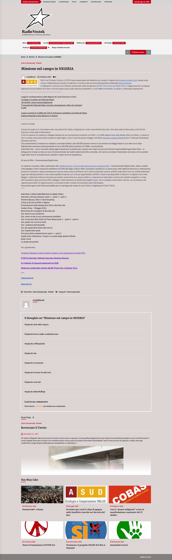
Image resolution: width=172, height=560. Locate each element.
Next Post (26, 417)
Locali (58, 43)
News (30, 43)
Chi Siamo (114, 43)
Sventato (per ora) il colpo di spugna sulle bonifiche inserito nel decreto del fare (85, 512)
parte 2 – (56, 197)
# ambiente (83, 2)
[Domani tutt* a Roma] (42, 494)
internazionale (73, 292)
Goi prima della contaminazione (34, 233)
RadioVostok (33, 31)
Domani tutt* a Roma (32, 509)
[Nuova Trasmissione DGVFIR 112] (42, 530)
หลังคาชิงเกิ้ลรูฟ (39, 392)
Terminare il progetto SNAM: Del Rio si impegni (85, 546)
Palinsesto (88, 43)
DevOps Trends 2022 (42, 372)
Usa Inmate (38, 363)
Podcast (34, 47)
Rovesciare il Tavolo (33, 427)
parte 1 (51, 233)
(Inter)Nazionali (28, 63)
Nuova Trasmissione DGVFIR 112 (38, 545)
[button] (127, 52)
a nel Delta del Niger (78, 113)
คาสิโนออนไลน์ (39, 344)
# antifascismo (96, 2)
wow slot (37, 382)
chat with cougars (41, 324)
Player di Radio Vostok (61, 47)
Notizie (39, 63)
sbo (35, 353)
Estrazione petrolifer (61, 113)
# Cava (74, 2)
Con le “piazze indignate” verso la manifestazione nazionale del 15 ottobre (127, 512)
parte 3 (63, 197)
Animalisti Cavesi (119, 545)
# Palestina (108, 2)
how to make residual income (45, 334)
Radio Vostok (145, 557)
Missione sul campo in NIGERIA (47, 69)
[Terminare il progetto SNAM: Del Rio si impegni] (86, 530)
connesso (39, 406)
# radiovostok (63, 2)
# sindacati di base (49, 2)
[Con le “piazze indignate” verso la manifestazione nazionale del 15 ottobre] (130, 494)
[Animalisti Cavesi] (130, 530)
